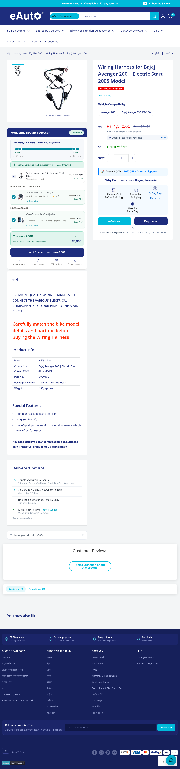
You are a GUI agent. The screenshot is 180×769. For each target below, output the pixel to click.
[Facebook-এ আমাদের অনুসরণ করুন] (94, 752)
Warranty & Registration (104, 676)
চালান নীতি (96, 706)
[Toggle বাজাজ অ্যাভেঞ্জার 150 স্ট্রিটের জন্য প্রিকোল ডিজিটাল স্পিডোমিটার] (14, 197)
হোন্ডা (49, 669)
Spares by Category (48, 30)
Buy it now (151, 221)
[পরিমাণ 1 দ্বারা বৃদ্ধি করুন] (132, 158)
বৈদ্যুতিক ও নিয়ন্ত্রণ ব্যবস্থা (12, 669)
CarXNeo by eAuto (132, 30)
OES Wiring (104, 95)
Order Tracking (16, 41)
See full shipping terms (23, 518)
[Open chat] (171, 760)
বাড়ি (8, 53)
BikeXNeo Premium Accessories (90, 30)
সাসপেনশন (6, 688)
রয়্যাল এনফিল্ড (52, 706)
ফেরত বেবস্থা (97, 700)
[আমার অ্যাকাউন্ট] (163, 16)
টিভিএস (49, 682)
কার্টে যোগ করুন (114, 221)
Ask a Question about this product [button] (90, 566)
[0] (170, 16)
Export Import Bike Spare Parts (108, 688)
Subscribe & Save (159, 3)
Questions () (37, 589)
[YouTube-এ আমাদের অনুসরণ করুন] (114, 752)
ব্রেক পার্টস (6, 657)
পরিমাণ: (101, 158)
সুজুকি (49, 676)
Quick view (33, 201)
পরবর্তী (168, 53)
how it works (50, 509)
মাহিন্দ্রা (49, 694)
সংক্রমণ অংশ (7, 682)
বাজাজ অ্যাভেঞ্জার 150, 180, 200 (28, 53)
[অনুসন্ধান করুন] (154, 16)
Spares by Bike (16, 30)
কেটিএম (50, 700)
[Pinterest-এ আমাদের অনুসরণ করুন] (107, 752)
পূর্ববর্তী (157, 53)
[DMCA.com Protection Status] (13, 763)
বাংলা (5, 751)
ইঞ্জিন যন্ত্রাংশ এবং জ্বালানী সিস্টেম (15, 676)
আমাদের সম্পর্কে (98, 657)
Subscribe (166, 727)
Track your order (145, 657)
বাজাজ (49, 657)
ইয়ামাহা (50, 688)
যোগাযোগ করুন (97, 663)
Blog (156, 30)
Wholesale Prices (101, 682)
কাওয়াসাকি (51, 712)
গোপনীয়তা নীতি (97, 694)
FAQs (94, 669)
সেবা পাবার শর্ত (97, 712)
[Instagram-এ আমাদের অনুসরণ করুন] (101, 752)
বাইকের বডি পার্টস (8, 663)
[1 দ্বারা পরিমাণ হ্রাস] (110, 158)
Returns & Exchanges (45, 41)
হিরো (48, 663)
